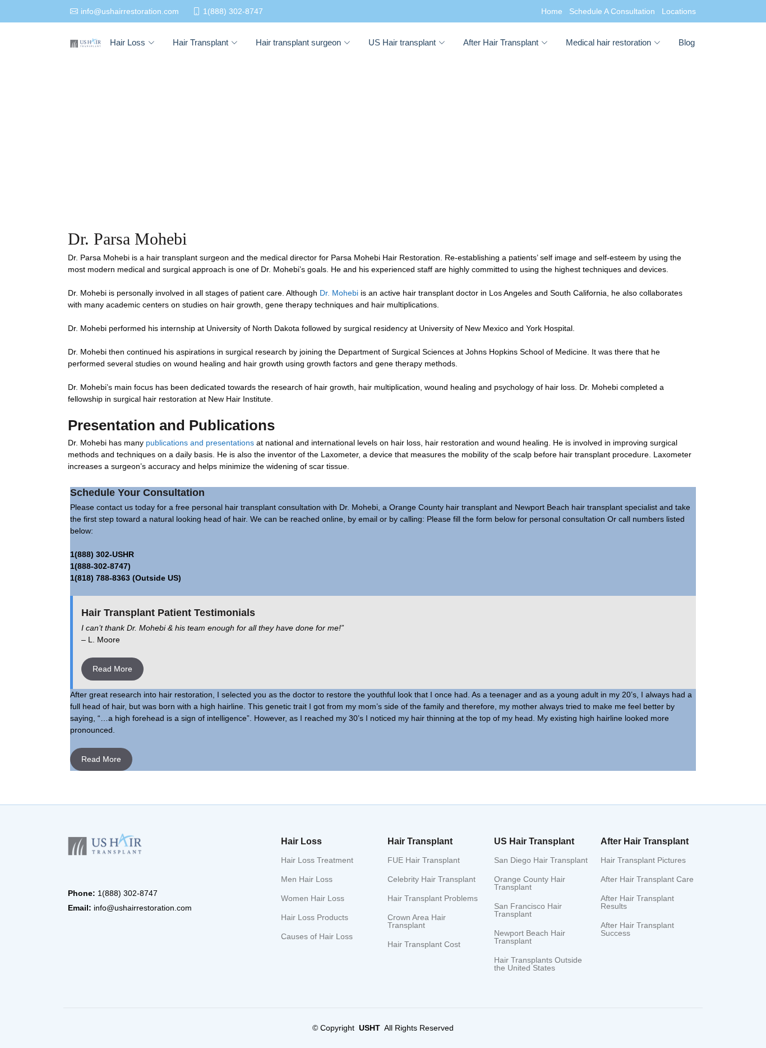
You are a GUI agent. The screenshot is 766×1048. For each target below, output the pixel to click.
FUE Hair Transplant (423, 860)
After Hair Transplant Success (637, 929)
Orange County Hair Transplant (529, 883)
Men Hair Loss (307, 879)
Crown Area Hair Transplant (416, 921)
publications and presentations (200, 442)
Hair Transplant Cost (423, 944)
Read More (112, 668)
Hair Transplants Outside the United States (538, 964)
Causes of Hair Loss (317, 936)
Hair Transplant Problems (432, 898)
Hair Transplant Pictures (643, 860)
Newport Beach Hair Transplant (529, 937)
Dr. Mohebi (339, 292)
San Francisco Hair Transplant (528, 910)
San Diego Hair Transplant (541, 860)
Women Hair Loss (312, 898)
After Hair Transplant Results (637, 902)
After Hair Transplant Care (647, 879)
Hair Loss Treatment (317, 860)
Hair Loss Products (314, 917)
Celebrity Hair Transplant (431, 879)
